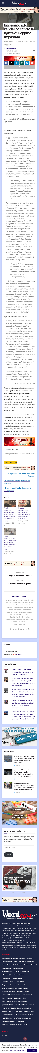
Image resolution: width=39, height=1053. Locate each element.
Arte (15, 962)
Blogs (32, 1011)
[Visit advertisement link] (19, 10)
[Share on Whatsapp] (22, 63)
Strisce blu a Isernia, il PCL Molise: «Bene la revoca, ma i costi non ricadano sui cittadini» (24, 759)
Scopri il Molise (22, 1001)
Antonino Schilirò (11, 49)
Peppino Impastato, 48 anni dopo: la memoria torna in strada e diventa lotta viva (24, 513)
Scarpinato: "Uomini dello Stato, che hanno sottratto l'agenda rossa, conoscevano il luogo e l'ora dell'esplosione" (23, 682)
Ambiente (22, 958)
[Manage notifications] (25, 1039)
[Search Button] (36, 3)
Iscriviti (8, 855)
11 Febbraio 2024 (11, 51)
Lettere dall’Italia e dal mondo (11, 995)
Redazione (5, 1025)
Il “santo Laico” (6, 978)
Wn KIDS (4, 1011)
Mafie (3, 998)
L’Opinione (20, 985)
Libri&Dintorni (26, 995)
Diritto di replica (18, 968)
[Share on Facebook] (6, 63)
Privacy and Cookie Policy (17, 1050)
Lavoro (19, 991)
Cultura (33, 965)
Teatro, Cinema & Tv (23, 1008)
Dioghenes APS (6, 968)
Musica (9, 998)
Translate (19, 654)
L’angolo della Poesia (8, 985)
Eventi (17, 971)
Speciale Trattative (21, 1005)
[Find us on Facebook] (2, 1035)
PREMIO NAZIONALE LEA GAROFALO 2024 (15, 1021)
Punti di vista (6, 1001)
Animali (29, 958)
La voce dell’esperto (21, 988)
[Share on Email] (32, 63)
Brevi (3, 965)
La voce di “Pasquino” (8, 991)
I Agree (32, 1050)
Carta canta (10, 965)
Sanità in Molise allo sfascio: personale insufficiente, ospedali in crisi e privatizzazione (23, 773)
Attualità (21, 962)
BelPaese (30, 962)
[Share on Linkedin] (16, 63)
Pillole (24, 998)
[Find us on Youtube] (6, 1035)
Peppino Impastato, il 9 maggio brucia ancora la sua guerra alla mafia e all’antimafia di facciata (10, 514)
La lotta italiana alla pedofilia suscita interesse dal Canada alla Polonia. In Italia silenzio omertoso (23, 704)
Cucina (26, 965)
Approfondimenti (7, 962)
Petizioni (17, 998)
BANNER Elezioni (20, 1015)
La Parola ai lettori (7, 988)
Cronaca (19, 965)
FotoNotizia (25, 971)
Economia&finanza (7, 971)
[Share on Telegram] (27, 63)
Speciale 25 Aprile (7, 1005)
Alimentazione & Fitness (9, 958)
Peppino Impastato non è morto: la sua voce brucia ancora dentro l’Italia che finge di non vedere (10, 542)
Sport (30, 1005)
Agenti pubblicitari (7, 1015)
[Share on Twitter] (11, 63)
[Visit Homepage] (19, 3)
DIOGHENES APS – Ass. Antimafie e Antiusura (16, 1018)
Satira (13, 1001)
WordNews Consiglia (22, 1011)
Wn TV (11, 1011)
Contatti (30, 1015)
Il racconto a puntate (8, 981)
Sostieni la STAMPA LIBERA (19, 1025)
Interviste (20, 981)
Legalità (26, 991)
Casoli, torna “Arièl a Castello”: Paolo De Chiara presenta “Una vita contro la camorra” (22, 672)
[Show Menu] (3, 3)
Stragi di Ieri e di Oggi (8, 1008)
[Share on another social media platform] (19, 67)
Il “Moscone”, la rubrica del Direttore (13, 975)
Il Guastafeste (17, 978)
